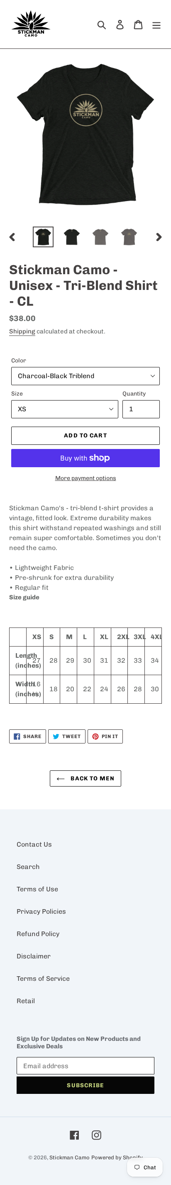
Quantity (134, 393)
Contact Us (34, 844)
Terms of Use (37, 889)
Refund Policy (38, 934)
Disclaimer (34, 956)
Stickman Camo (69, 1157)
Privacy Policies (41, 911)
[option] (43, 236)
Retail (26, 1001)
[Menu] (156, 24)
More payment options (85, 478)
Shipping (22, 331)
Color (18, 360)
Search (28, 867)
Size (17, 393)
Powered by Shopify (117, 1157)
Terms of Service (43, 978)
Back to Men (91, 778)
